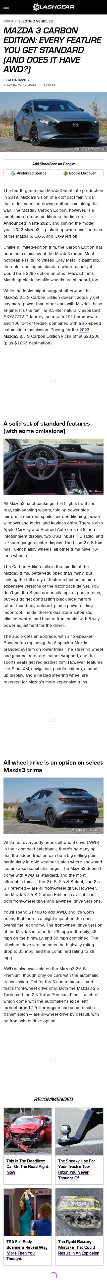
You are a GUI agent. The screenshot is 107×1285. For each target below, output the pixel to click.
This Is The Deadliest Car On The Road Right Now (27, 1166)
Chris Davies (18, 80)
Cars (8, 21)
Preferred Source (32, 173)
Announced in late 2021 (26, 223)
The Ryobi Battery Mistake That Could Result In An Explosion (78, 1247)
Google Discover (82, 173)
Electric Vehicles (35, 21)
